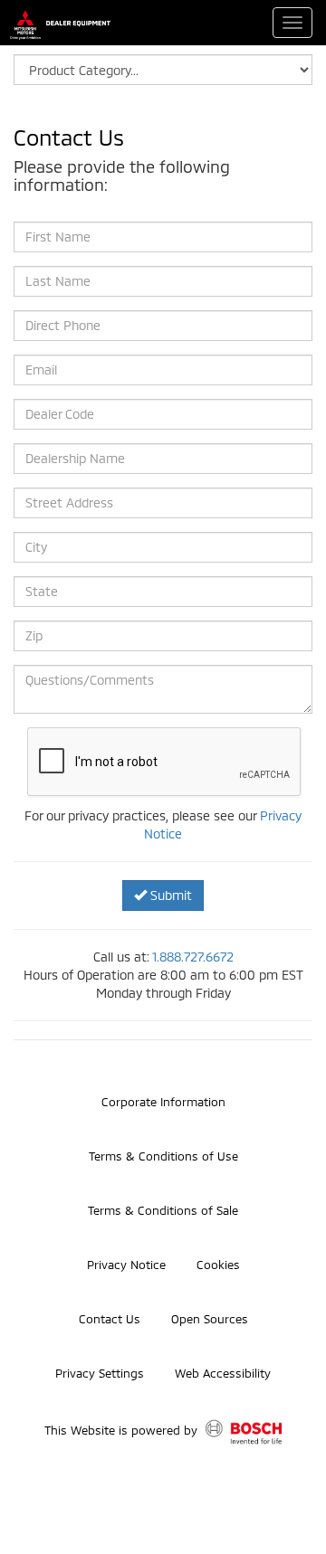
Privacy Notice (126, 1264)
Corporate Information (163, 1101)
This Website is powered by (122, 1431)
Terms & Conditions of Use (163, 1156)
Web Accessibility (223, 1373)
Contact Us (109, 1319)
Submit (169, 895)
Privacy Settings (99, 1373)
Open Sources (209, 1319)
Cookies (218, 1264)
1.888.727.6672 (193, 956)
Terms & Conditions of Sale (163, 1210)
